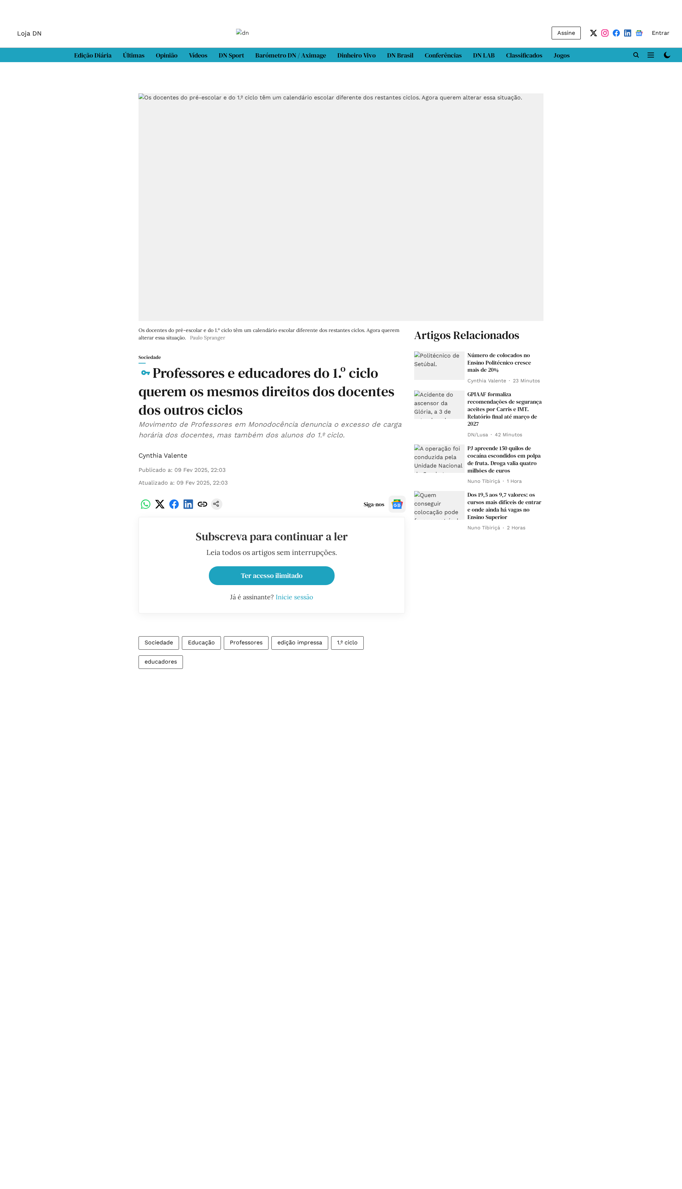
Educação (201, 642)
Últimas (134, 55)
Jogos (562, 55)
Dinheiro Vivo (356, 55)
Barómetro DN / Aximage (290, 55)
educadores (161, 661)
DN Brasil (400, 55)
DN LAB (484, 55)
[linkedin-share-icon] (188, 507)
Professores (246, 642)
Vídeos (198, 55)
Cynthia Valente (163, 455)
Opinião (167, 55)
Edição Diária (93, 55)
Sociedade (159, 642)
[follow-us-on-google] (397, 504)
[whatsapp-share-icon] (145, 507)
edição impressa (299, 642)
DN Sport (231, 55)
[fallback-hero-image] (439, 365)
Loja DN (29, 33)
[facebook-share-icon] (174, 507)
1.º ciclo (347, 642)
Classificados (524, 55)
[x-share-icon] (160, 507)
